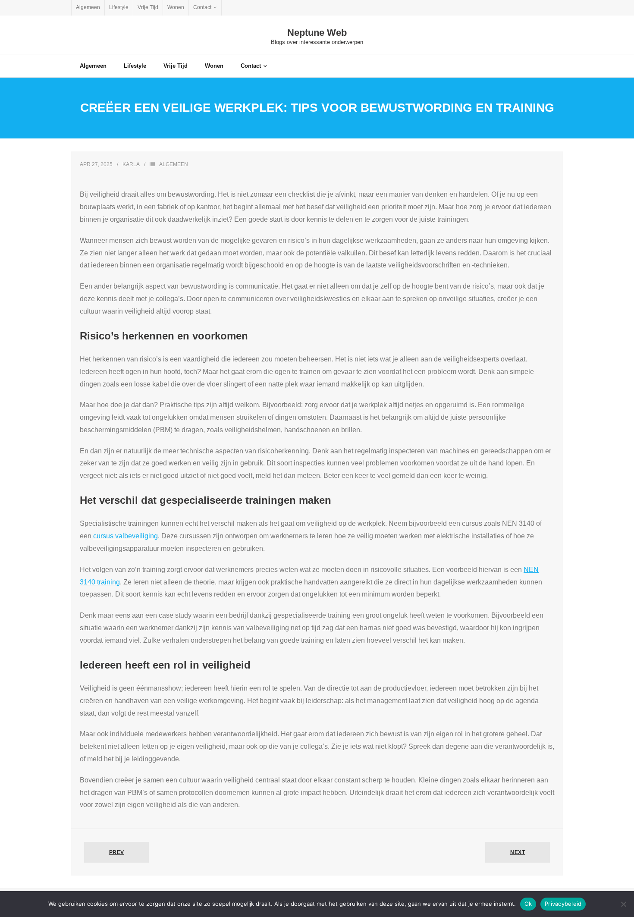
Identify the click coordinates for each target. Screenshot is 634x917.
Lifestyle (119, 7)
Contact (202, 7)
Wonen (175, 7)
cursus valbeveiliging (125, 536)
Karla (131, 164)
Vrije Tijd (148, 7)
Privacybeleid (563, 903)
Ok (528, 903)
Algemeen (88, 7)
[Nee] (623, 904)
